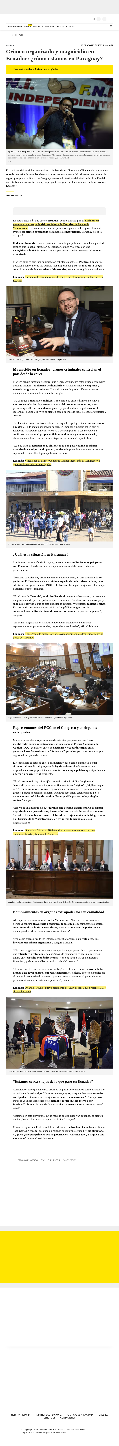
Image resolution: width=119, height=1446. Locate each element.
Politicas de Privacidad (80, 1415)
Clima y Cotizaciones (88, 18)
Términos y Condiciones (48, 1415)
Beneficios (49, 1418)
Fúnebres (103, 1415)
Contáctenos (67, 1418)
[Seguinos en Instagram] (111, 1430)
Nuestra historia (20, 1415)
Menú (111, 19)
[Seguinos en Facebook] (102, 1430)
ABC (12, 18)
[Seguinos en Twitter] (105, 1430)
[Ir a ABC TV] (81, 26)
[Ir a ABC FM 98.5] (102, 26)
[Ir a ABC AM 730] (89, 26)
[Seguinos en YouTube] (108, 1430)
